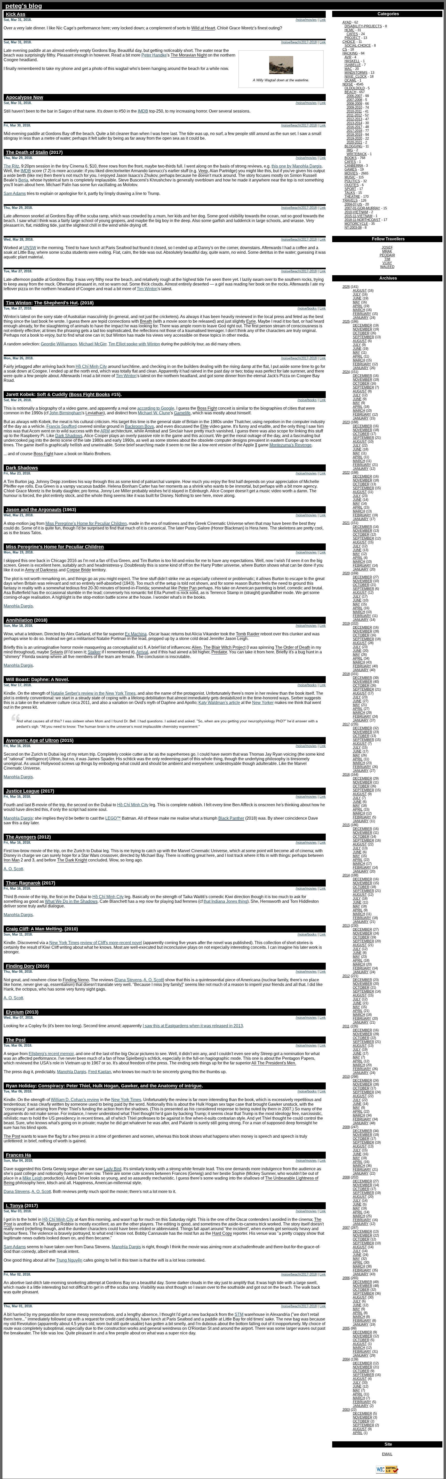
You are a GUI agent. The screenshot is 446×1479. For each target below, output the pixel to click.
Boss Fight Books (90, 394)
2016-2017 (354, 127)
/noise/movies (306, 20)
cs (345, 49)
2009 (346, 1127)
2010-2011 (354, 111)
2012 (346, 976)
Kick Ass (15, 14)
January (361, 318)
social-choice (358, 46)
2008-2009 (354, 104)
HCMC (349, 30)
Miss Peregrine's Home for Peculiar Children (86, 523)
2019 (346, 624)
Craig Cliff (17, 928)
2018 (346, 674)
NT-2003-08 (353, 228)
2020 (346, 573)
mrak (387, 251)
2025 (346, 321)
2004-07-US (353, 204)
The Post (16, 1039)
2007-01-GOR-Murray (362, 208)
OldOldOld (355, 88)
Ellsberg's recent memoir (51, 1053)
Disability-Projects (363, 26)
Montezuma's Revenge (290, 445)
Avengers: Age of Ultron (32, 740)
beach (350, 92)
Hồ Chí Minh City (91, 366)
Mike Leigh (32, 1178)
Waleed (387, 267)
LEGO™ (113, 818)
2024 (346, 372)
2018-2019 (354, 135)
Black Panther (231, 818)
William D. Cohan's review (75, 1099)
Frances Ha (18, 1155)
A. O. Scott (13, 869)
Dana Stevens (129, 980)
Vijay (387, 263)
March (359, 310)
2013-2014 (354, 123)
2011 (346, 1026)
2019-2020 (354, 138)
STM (239, 1314)
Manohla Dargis (18, 606)
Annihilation (19, 620)
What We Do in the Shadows (71, 901)
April (358, 306)
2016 (346, 775)
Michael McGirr (92, 344)
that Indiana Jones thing (225, 901)
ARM (105, 431)
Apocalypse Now (24, 97)
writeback (357, 154)
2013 (346, 926)
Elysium (15, 1012)
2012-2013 (354, 119)
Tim (387, 259)
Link (323, 20)
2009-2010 (354, 107)
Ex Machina (136, 634)
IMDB (143, 111)
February (362, 314)
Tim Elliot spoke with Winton (134, 344)
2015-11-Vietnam (358, 216)
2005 (346, 1328)
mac (348, 69)
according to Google (155, 408)
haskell (352, 61)
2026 (346, 287)
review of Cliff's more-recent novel (111, 942)
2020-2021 (354, 142)
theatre (352, 197)
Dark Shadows (68, 435)
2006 (346, 1278)
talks (350, 193)
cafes (350, 162)
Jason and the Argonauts (33, 509)
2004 (346, 1359)
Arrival (142, 652)
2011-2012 (354, 115)
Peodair (387, 255)
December (362, 325)
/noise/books (307, 308)
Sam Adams (15, 193)
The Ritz (11, 166)
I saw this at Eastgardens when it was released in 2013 (193, 1026)
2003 (346, 1410)
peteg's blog (23, 5)
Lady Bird (112, 1169)
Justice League (22, 791)
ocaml (350, 80)
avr (348, 57)
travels (350, 200)
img (350, 150)
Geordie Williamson (59, 344)
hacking (350, 53)
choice (349, 42)
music (350, 177)
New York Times (64, 942)
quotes (352, 185)
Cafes (352, 34)
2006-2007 (354, 96)
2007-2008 (354, 100)
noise (348, 84)
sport (350, 189)
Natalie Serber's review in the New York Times (93, 693)
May (356, 302)
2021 (346, 523)
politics (352, 181)
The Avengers (21, 837)
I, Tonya (14, 1205)
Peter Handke (154, 55)
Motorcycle (356, 224)
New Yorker (263, 702)
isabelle (353, 65)
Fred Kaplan (99, 1072)
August (360, 290)
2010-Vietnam (356, 212)
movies (351, 173)
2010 (346, 1077)
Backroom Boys (139, 426)
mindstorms (356, 73)
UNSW (29, 248)
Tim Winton (147, 289)
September (363, 337)
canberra (354, 166)
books (351, 158)
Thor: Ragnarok (23, 882)
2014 (346, 875)
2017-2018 (354, 131)
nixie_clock (356, 76)
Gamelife (182, 413)
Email (387, 1454)
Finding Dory (20, 966)
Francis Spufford (61, 426)
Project (352, 38)
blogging (353, 146)
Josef (387, 247)
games (351, 169)
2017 (346, 724)
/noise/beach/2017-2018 (299, 42)
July (357, 294)
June (357, 298)
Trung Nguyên (69, 1260)
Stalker (94, 652)
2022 (346, 472)
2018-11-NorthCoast (362, 220)
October (361, 333)
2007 (346, 1228)
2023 (346, 422)
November (362, 329)
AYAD (347, 22)
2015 (346, 825)
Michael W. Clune (154, 413)
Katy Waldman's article (219, 702)
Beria (23, 180)
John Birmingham (65, 413)
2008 (346, 1177)
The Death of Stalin (27, 152)
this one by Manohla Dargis (297, 166)
